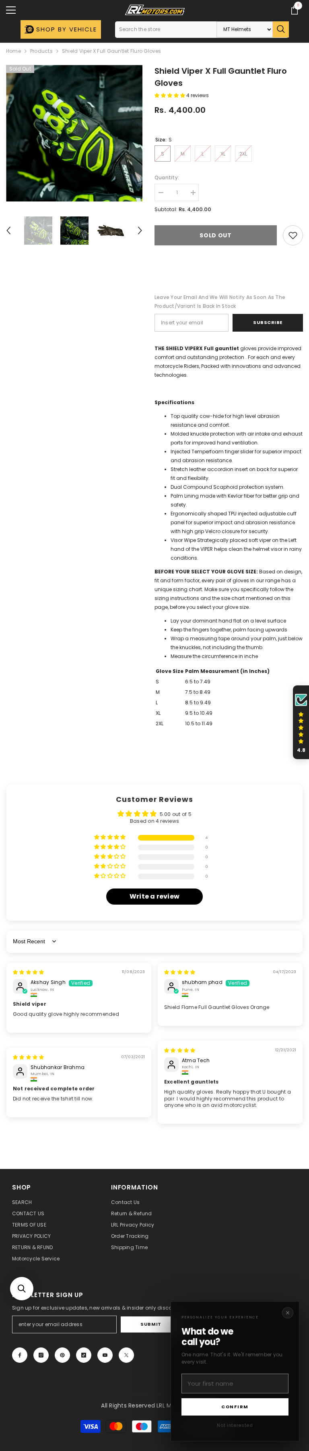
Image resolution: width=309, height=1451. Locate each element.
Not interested (235, 1425)
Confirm (235, 1406)
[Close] (287, 1312)
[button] (21, 1288)
